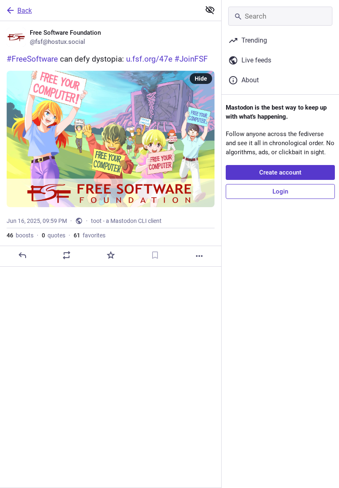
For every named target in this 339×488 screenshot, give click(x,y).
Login (280, 191)
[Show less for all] (210, 10)
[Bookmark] (155, 255)
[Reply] (22, 255)
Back (24, 10)
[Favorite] (111, 255)
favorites (89, 235)
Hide (201, 78)
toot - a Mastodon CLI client (126, 221)
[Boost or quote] (67, 255)
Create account (280, 172)
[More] (199, 256)
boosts (20, 235)
